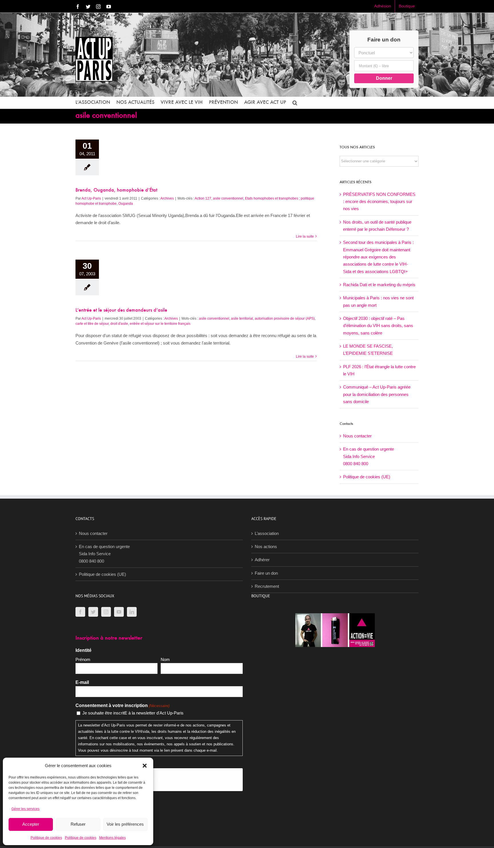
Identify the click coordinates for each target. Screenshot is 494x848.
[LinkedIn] (132, 612)
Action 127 (203, 198)
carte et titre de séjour (92, 324)
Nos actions (266, 546)
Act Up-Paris (91, 198)
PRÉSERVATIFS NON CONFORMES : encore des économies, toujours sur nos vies (379, 201)
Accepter (30, 824)
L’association (267, 533)
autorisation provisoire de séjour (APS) (285, 318)
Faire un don (266, 573)
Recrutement (267, 586)
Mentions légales (112, 838)
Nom (165, 659)
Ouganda (125, 204)
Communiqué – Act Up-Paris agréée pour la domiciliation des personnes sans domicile (377, 394)
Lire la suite (305, 236)
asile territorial (242, 318)
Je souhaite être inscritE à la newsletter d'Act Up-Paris (133, 712)
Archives (167, 198)
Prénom (82, 659)
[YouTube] (119, 612)
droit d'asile (119, 324)
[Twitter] (93, 612)
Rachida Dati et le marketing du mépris (379, 284)
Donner (384, 78)
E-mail (82, 682)
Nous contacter (357, 435)
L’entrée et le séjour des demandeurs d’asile (121, 310)
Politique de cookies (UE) (366, 476)
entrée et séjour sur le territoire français (160, 324)
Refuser (78, 824)
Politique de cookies (46, 838)
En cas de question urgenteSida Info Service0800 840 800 (368, 456)
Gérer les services (25, 809)
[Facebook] (80, 612)
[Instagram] (106, 612)
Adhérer (262, 559)
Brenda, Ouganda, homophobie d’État (116, 190)
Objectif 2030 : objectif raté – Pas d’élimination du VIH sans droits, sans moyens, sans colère (378, 325)
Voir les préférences (125, 824)
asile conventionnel (228, 198)
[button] (145, 766)
